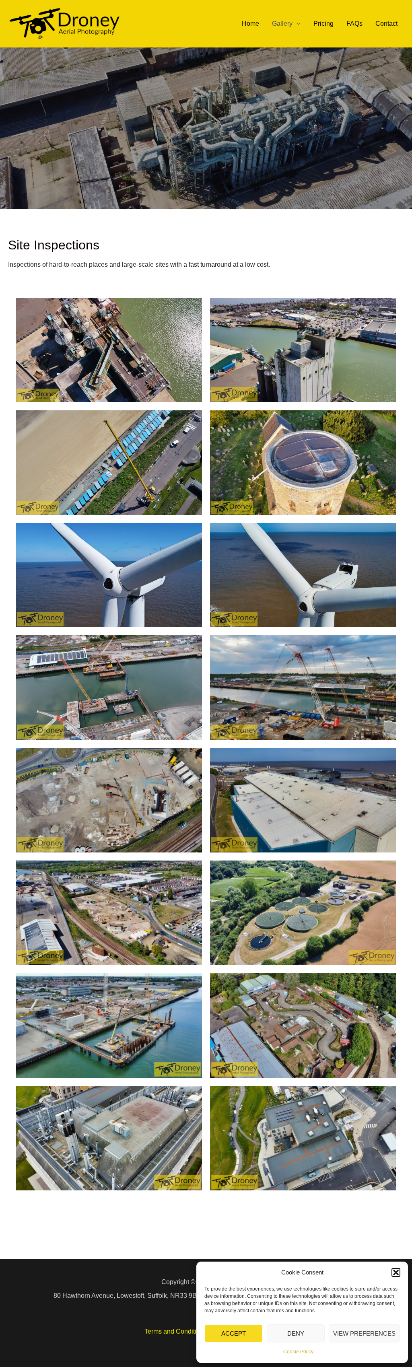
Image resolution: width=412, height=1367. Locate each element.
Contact (386, 23)
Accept (233, 1333)
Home (250, 23)
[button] (396, 1272)
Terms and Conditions (175, 1331)
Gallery (282, 23)
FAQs (354, 23)
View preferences (364, 1333)
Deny (295, 1333)
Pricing (323, 23)
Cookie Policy (298, 1352)
